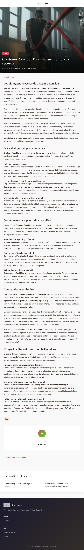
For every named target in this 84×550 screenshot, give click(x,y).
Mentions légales (10, 532)
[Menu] (46, 3)
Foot (6, 53)
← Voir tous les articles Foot (15, 457)
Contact (6, 536)
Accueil (6, 77)
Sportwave (17, 505)
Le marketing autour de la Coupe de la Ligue (19, 484)
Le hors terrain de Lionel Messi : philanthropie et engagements (57, 484)
